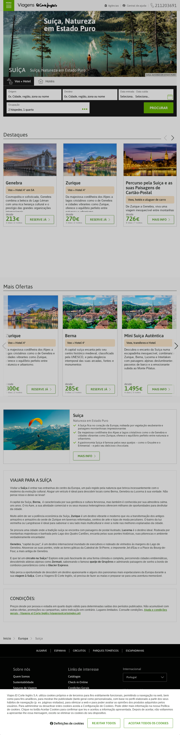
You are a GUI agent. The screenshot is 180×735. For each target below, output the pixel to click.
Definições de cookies (69, 723)
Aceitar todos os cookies (148, 723)
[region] (90, 367)
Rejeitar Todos (104, 723)
